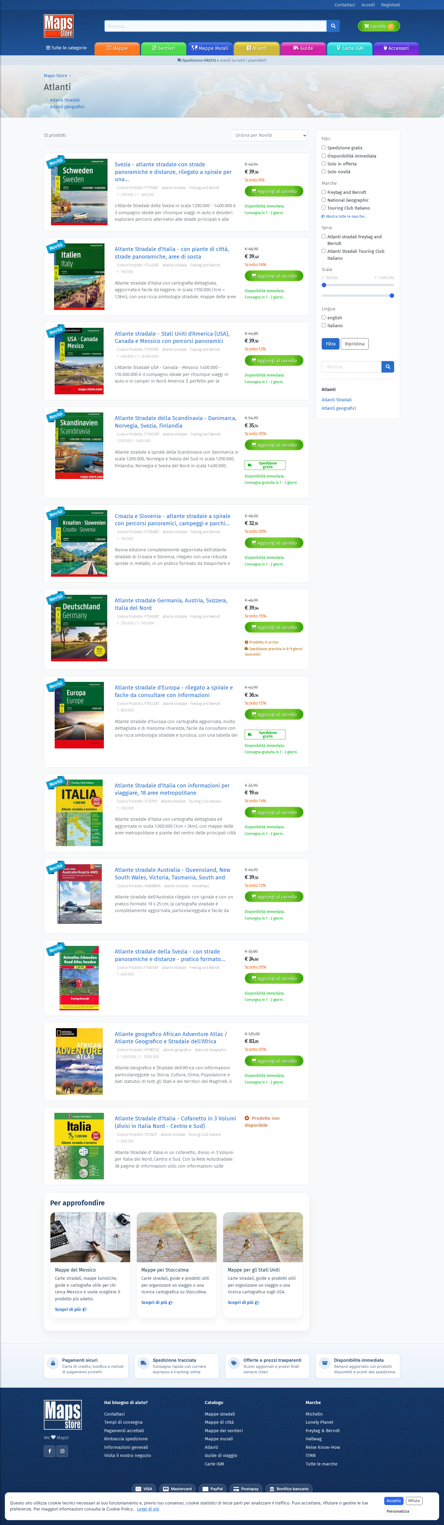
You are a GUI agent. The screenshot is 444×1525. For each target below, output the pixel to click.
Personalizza (398, 1511)
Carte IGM (352, 48)
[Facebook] (49, 1451)
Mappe (119, 48)
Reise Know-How (323, 1447)
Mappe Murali (213, 48)
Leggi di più (148, 1509)
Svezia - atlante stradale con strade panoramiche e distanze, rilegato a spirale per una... (173, 172)
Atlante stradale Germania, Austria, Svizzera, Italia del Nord (171, 604)
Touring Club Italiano (348, 208)
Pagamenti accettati (124, 1430)
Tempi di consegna (123, 1422)
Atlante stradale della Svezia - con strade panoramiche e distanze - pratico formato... (170, 955)
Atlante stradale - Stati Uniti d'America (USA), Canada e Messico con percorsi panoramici (172, 337)
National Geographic (348, 200)
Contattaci (114, 1414)
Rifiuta (414, 1500)
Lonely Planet (319, 1422)
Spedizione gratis (344, 148)
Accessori (398, 48)
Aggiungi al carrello (276, 191)
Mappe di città (219, 1422)
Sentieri (166, 48)
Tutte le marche (321, 1464)
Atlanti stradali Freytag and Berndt (354, 240)
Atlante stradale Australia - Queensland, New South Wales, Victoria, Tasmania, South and (172, 873)
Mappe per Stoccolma (165, 1270)
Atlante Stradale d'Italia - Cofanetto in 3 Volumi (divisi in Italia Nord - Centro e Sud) (175, 1122)
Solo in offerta (342, 164)
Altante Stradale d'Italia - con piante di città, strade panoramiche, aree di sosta (172, 253)
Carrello (380, 26)
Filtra (331, 344)
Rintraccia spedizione (126, 1439)
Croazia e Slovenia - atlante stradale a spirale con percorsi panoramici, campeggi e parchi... (172, 520)
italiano (335, 325)
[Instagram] (62, 1451)
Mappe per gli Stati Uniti (254, 1270)
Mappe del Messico (75, 1270)
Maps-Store (55, 75)
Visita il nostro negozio (127, 1455)
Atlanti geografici (67, 106)
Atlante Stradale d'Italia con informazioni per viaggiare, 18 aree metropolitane (172, 789)
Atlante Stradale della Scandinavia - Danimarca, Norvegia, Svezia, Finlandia (175, 422)
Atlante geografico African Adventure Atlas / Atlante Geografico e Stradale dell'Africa (171, 1038)
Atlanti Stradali (65, 100)
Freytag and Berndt (346, 192)
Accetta (394, 1500)
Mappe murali (219, 1439)
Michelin (314, 1414)
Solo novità (338, 171)
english (334, 318)
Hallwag (314, 1439)
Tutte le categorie (68, 48)
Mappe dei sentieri (224, 1430)
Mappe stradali (220, 1414)
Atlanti (259, 48)
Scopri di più (68, 1309)
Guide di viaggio (221, 1455)
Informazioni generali (126, 1447)
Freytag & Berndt (323, 1430)
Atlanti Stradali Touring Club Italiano (355, 255)
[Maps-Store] (60, 25)
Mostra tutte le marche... (346, 216)
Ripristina (355, 344)
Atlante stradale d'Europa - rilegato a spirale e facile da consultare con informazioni (174, 691)
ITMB (311, 1455)
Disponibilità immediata (351, 156)
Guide (306, 48)
